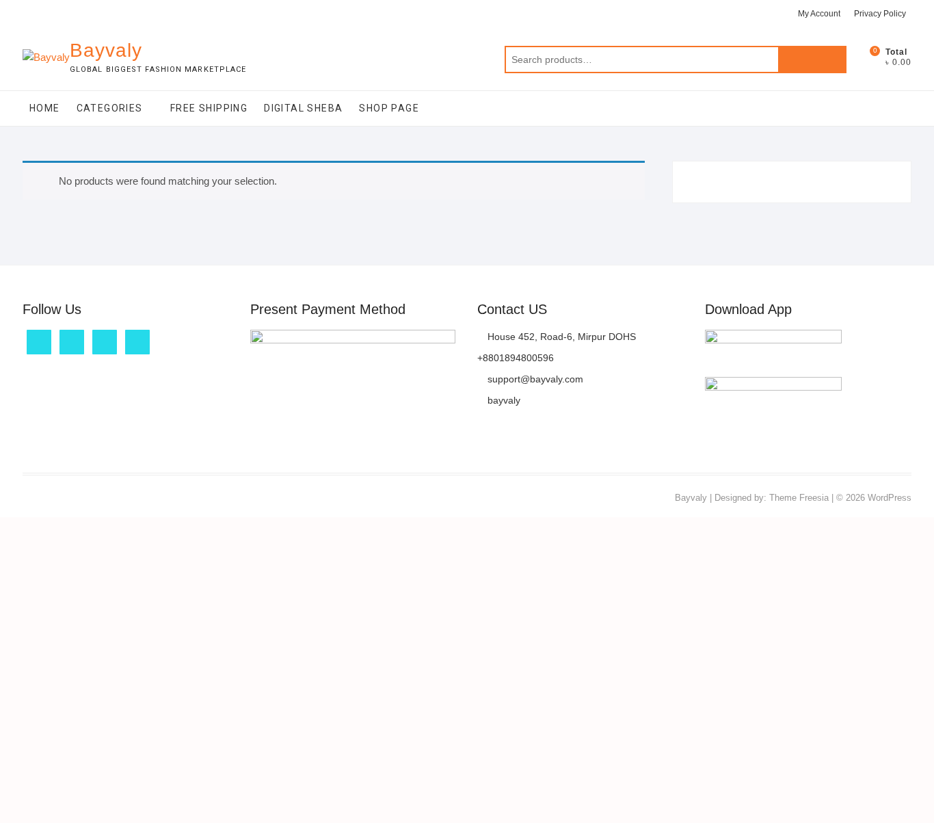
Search (812, 59)
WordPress (889, 498)
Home (44, 108)
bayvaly (502, 400)
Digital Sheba (303, 108)
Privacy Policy (880, 13)
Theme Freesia (799, 498)
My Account (819, 13)
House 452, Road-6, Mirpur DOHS (560, 336)
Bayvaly (106, 50)
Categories (110, 108)
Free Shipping (209, 108)
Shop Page (389, 108)
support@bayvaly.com (534, 379)
